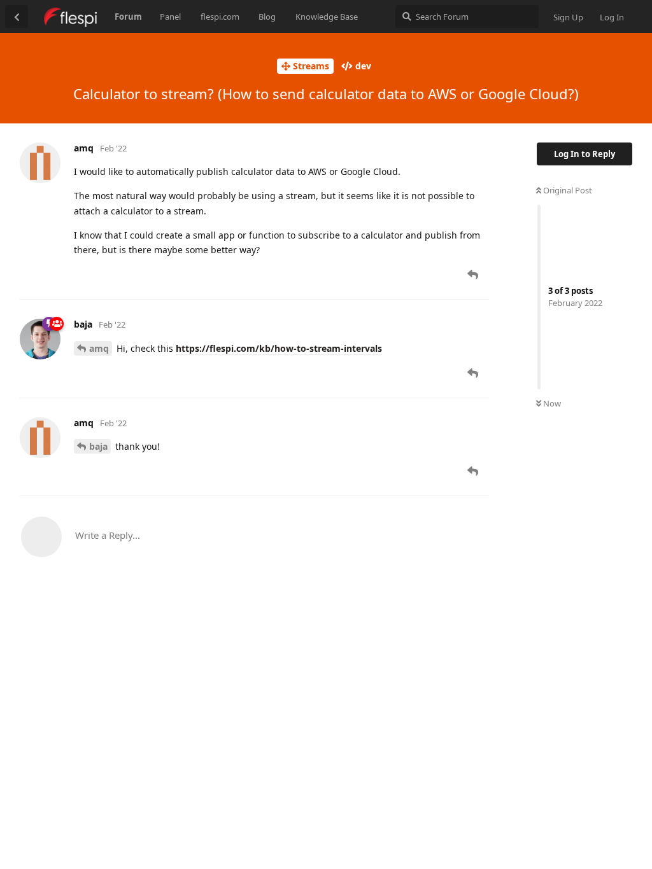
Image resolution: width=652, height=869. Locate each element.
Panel (170, 16)
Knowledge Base (326, 16)
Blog (267, 16)
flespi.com (220, 16)
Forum (128, 16)
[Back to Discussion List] (16, 16)
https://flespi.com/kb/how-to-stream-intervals (279, 348)
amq (99, 348)
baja (98, 446)
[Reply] (474, 274)
